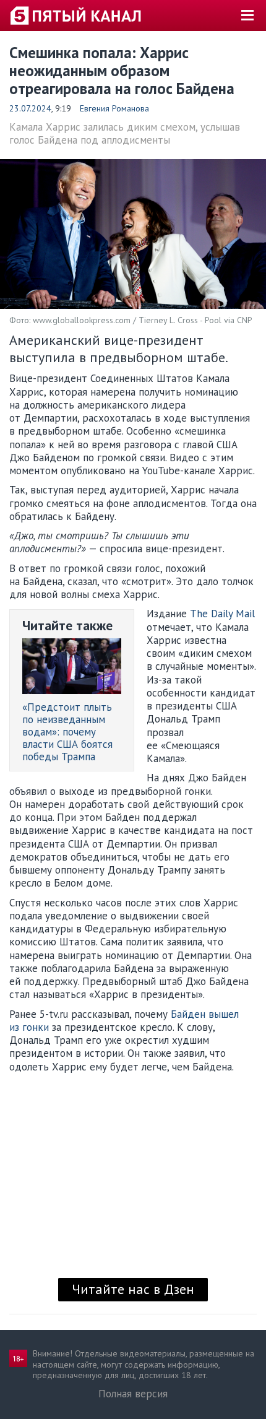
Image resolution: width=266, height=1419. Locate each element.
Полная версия (133, 1393)
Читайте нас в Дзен (133, 1289)
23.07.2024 (30, 108)
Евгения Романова (114, 108)
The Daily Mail (222, 613)
